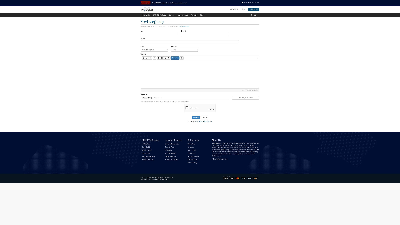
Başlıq (143, 39)
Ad (141, 31)
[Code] (165, 58)
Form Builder (146, 147)
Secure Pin (146, 153)
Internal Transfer (170, 153)
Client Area (191, 144)
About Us (191, 147)
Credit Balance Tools (172, 144)
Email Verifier (146, 150)
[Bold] (143, 58)
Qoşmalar (144, 94)
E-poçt (183, 31)
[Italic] (147, 58)
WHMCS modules (231, 145)
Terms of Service (193, 156)
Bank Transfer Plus (148, 156)
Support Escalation (171, 159)
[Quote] (169, 58)
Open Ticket (192, 150)
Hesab (254, 15)
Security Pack (169, 147)
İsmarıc (143, 54)
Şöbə (142, 46)
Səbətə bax (254, 9)
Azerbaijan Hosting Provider (148, 26)
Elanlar (171, 15)
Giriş (243, 9)
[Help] (182, 58)
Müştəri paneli (161, 26)
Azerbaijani (234, 9)
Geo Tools (168, 150)
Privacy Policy (192, 159)
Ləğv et (204, 117)
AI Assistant (146, 144)
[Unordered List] (158, 58)
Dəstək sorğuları (172, 26)
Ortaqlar (194, 15)
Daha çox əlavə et (246, 98)
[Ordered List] (162, 58)
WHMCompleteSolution (204, 121)
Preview (175, 58)
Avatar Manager (170, 156)
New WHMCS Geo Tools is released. (164, 3)
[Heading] (150, 58)
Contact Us (191, 153)
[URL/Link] (154, 58)
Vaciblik (174, 46)
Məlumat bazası (182, 15)
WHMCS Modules (159, 15)
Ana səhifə (146, 15)
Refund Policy (192, 163)
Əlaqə (202, 15)
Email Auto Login (148, 159)
